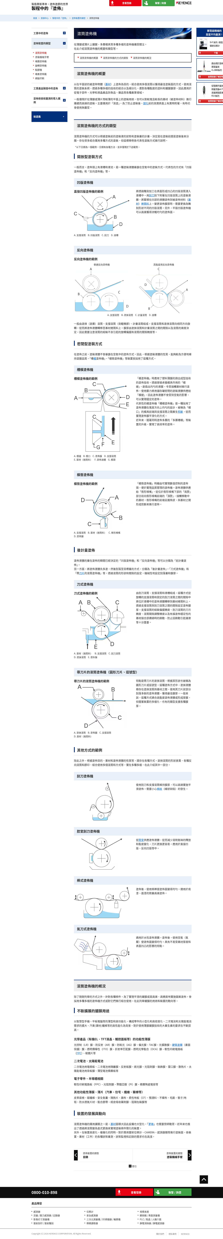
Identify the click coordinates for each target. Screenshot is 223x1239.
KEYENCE (185, 1233)
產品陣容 (37, 1203)
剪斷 (180, 412)
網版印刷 (39, 78)
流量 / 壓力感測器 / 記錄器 (46, 1215)
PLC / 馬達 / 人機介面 (150, 1219)
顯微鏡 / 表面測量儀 (150, 1215)
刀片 (81, 573)
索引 (134, 1166)
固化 (145, 103)
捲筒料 (145, 204)
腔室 (141, 840)
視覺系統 (144, 1211)
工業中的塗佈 (40, 33)
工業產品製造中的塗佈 (45, 88)
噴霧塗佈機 (41, 61)
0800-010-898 (44, 1192)
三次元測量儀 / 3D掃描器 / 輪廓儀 (103, 1219)
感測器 (36, 1211)
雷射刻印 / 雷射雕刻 (43, 1223)
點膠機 (38, 69)
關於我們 (160, 1233)
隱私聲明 (172, 1233)
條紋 (159, 789)
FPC (79, 1053)
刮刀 (151, 195)
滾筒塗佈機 (41, 52)
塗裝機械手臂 (42, 57)
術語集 (37, 116)
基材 (108, 84)
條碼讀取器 (92, 1223)
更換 (151, 1124)
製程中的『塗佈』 (60, 18)
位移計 (90, 1211)
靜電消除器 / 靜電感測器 (152, 1223)
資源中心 (45, 18)
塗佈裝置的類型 (79, 18)
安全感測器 (92, 1215)
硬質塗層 (177, 1045)
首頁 (35, 18)
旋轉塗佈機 (41, 65)
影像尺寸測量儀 (41, 1219)
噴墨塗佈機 (41, 74)
